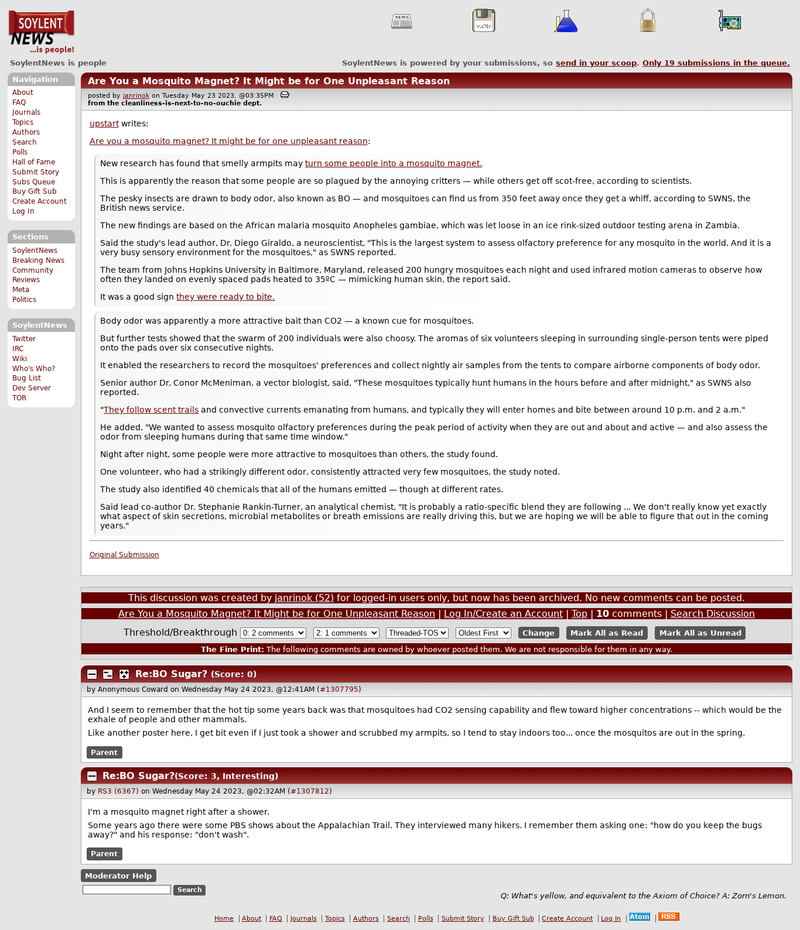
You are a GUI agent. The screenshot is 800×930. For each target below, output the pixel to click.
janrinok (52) (304, 597)
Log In (23, 211)
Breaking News (38, 260)
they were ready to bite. (225, 296)
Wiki (19, 359)
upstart (104, 123)
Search (24, 142)
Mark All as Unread (700, 633)
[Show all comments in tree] (124, 674)
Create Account (39, 201)
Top (579, 613)
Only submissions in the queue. (716, 63)
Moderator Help (118, 875)
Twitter (24, 339)
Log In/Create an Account (503, 613)
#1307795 (339, 689)
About (22, 92)
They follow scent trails (151, 409)
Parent (104, 752)
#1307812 (309, 791)
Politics (24, 300)
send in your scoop (596, 63)
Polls (20, 152)
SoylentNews (41, 32)
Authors (26, 132)
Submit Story (35, 172)
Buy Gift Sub (34, 191)
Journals (26, 112)
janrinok (136, 95)
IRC (17, 349)
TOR (19, 398)
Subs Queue (33, 182)
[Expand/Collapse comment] (92, 674)
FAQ (19, 102)
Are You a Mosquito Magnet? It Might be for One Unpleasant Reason (269, 81)
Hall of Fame (33, 162)
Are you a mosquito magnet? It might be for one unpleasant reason (229, 141)
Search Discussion (713, 613)
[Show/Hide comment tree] (107, 674)
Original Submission (124, 555)
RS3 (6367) (118, 791)
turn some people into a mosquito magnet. (393, 163)
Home (224, 918)
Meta (20, 290)
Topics (22, 122)
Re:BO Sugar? (171, 674)
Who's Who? (33, 369)
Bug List (26, 378)
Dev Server (31, 388)
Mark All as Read (606, 633)
